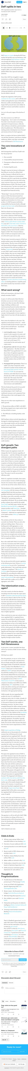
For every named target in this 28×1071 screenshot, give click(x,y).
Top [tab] (3, 1001)
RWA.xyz (15, 514)
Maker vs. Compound (7, 1030)
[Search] (25, 1001)
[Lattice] (23, 896)
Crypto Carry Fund (14, 788)
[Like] (2, 19)
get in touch (13, 926)
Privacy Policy (14, 966)
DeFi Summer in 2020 (17, 59)
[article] (14, 1010)
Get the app (21, 1064)
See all (4, 1039)
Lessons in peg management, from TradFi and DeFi (10, 1009)
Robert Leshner (7, 510)
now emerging (5, 490)
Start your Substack (10, 1064)
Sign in (25, 2)
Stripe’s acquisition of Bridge (12, 730)
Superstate (16, 508)
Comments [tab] (4, 982)
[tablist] (7, 982)
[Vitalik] (22, 882)
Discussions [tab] (12, 1001)
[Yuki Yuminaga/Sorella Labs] (12, 887)
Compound (9, 249)
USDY (9, 671)
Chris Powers (4, 14)
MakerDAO (12, 937)
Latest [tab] (6, 1001)
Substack (6, 1068)
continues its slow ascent (8, 99)
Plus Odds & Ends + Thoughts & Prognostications (9, 1022)
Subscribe (19, 2)
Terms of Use (21, 963)
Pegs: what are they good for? (9, 1006)
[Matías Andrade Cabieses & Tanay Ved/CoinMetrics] (15, 906)
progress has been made (7, 206)
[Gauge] (24, 27)
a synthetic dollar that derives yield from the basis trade (13, 778)
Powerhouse (15, 935)
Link (24, 841)
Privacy (15, 1059)
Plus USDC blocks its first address (9, 1032)
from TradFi (4, 504)
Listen (24, 15)
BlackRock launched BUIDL (9, 506)
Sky (16, 937)
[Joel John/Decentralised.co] (16, 893)
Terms (18, 1059)
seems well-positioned (7, 577)
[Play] (3, 27)
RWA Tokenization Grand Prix (11, 680)
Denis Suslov (15, 931)
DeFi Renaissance (18, 141)
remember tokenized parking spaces (16, 596)
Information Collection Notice (16, 964)
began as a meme (9, 55)
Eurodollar (24, 712)
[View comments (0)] (6, 19)
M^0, (11, 685)
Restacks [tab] (11, 982)
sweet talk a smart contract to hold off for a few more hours (13, 225)
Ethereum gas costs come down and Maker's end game (10, 1018)
